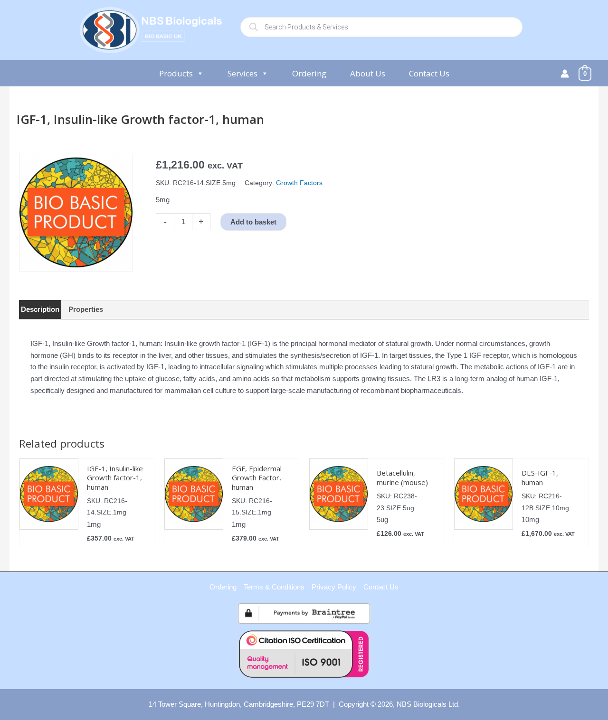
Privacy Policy (334, 587)
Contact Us (429, 73)
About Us (367, 73)
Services (242, 73)
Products (176, 73)
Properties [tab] (85, 309)
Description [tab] (40, 309)
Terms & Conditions (274, 587)
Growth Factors (299, 183)
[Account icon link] (564, 73)
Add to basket (253, 222)
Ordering (309, 73)
